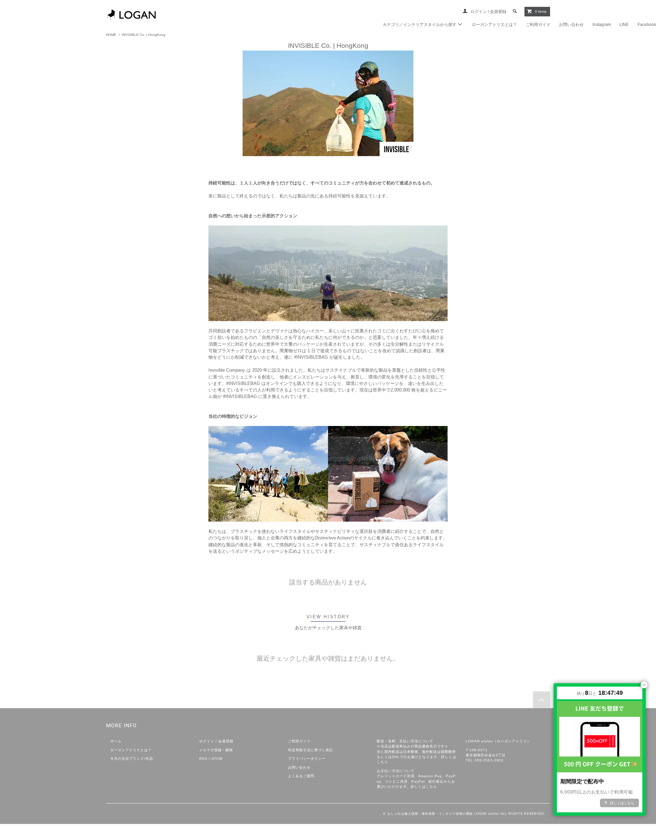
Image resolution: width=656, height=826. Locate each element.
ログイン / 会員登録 (488, 11)
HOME (111, 35)
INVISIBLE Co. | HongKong (143, 35)
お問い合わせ (571, 24)
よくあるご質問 (301, 776)
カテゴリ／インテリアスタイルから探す (420, 24)
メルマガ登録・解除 (216, 750)
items (540, 11)
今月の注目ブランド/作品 (131, 758)
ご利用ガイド (538, 24)
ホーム (116, 741)
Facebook (647, 24)
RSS (203, 758)
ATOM (216, 758)
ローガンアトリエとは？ (494, 24)
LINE (624, 24)
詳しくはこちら (424, 786)
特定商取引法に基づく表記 (310, 750)
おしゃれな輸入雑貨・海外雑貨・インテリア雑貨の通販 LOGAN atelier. (444, 813)
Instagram (601, 24)
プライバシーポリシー (307, 758)
